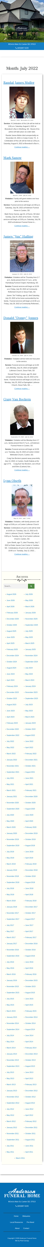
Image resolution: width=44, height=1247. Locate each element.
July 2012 (10, 1109)
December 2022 (13, 729)
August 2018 (30, 882)
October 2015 (30, 986)
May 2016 (10, 968)
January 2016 (12, 980)
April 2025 (10, 643)
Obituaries (26, 1216)
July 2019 (10, 852)
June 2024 (11, 674)
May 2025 (29, 637)
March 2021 (11, 790)
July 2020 (10, 815)
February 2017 (30, 937)
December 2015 (31, 980)
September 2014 (13, 1029)
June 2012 (29, 1109)
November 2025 (31, 619)
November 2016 (13, 950)
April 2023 (10, 717)
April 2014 (29, 1042)
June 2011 (29, 1146)
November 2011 (13, 1133)
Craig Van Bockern (17, 399)
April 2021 (29, 784)
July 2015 (10, 999)
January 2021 (12, 796)
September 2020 (13, 809)
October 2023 (12, 698)
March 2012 (11, 1121)
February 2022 (30, 754)
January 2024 (30, 686)
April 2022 (29, 747)
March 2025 (29, 643)
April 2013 (29, 1078)
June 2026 (11, 600)
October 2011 (30, 1133)
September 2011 (13, 1140)
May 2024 (29, 674)
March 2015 (11, 1011)
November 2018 (13, 876)
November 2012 (13, 1097)
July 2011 (10, 1146)
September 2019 (13, 845)
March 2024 (29, 680)
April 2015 (29, 1005)
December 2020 (31, 796)
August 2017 (30, 919)
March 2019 (11, 864)
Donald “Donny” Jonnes (20, 318)
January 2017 (12, 943)
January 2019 (12, 870)
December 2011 (31, 1127)
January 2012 (12, 1127)
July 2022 (10, 741)
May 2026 (29, 600)
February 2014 (30, 1048)
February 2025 (12, 649)
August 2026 (11, 594)
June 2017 (29, 925)
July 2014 (10, 1035)
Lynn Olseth (12, 480)
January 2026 (30, 613)
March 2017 (11, 937)
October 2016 (30, 950)
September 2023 (31, 698)
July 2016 (10, 962)
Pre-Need (30, 1222)
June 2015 (29, 999)
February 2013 (30, 1084)
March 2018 (11, 901)
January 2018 (12, 907)
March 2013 (11, 1084)
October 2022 (30, 729)
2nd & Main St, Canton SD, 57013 (23, 44)
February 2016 (30, 974)
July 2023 (29, 705)
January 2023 (30, 723)
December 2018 (31, 870)
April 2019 (29, 858)
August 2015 (30, 993)
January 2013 (12, 1091)
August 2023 (11, 705)
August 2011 (30, 1140)
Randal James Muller (18, 82)
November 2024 (31, 655)
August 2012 (30, 1103)
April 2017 (29, 931)
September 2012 (13, 1103)
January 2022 (12, 760)
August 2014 (30, 1029)
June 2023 (11, 711)
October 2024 (12, 662)
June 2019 (29, 852)
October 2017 (30, 913)
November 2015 (13, 986)
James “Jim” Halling (18, 236)
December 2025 (13, 619)
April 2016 (29, 968)
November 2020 (13, 803)
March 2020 (11, 827)
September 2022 (13, 735)
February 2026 (12, 613)
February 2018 (30, 901)
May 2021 (10, 784)
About (17, 1228)
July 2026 (29, 594)
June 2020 (29, 815)
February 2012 (30, 1121)
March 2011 (20, 1158)
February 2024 (12, 686)
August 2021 (30, 772)
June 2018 (29, 888)
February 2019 (30, 864)
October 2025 (12, 625)
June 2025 (11, 637)
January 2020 (12, 833)
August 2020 (30, 809)
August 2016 (30, 956)
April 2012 (29, 1115)
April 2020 (29, 821)
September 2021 (13, 772)
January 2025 (30, 649)
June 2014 (29, 1035)
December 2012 (31, 1091)
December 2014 (31, 1017)
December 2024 (13, 655)
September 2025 (31, 625)
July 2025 (29, 631)
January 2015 (12, 1017)
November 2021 (13, 766)
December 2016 (31, 943)
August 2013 (30, 1066)
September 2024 (31, 662)
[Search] (31, 586)
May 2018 (10, 894)
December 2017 (31, 907)
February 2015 (30, 1011)
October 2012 (30, 1097)
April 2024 (10, 680)
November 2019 (13, 839)
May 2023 (29, 711)
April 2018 (29, 894)
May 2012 (10, 1115)
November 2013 (13, 1060)
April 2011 (29, 1152)
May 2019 (10, 858)
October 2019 (30, 839)
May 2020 (10, 821)
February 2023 (12, 723)
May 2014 (10, 1042)
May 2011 (10, 1152)
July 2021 (10, 778)
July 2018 (10, 888)
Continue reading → (22, 147)
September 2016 (13, 956)
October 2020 (30, 803)
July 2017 (10, 925)
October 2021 (30, 766)
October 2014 (30, 1023)
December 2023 (13, 692)
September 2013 (13, 1066)
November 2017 (13, 913)
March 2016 (11, 974)
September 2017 (13, 919)
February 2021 (30, 790)
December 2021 (31, 760)
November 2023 (31, 692)
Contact (26, 1228)
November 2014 (13, 1023)
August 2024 (11, 668)
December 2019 (31, 833)
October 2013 (30, 1060)
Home (16, 1216)
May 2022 (10, 747)
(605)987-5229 (23, 48)
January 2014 (12, 1054)
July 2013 (10, 1072)
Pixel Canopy (24, 1240)
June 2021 (29, 778)
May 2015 (10, 1005)
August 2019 (30, 845)
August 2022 (30, 735)
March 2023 (29, 717)
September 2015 (13, 993)
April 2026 (10, 606)
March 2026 (29, 606)
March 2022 (11, 754)
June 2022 (29, 741)
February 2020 (30, 827)
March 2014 (11, 1048)
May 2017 (10, 931)
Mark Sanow (12, 158)
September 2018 (13, 882)
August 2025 (11, 631)
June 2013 (29, 1072)
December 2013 (31, 1054)
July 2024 (29, 668)
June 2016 (29, 962)
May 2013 (10, 1078)
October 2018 (30, 876)
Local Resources (16, 1222)
